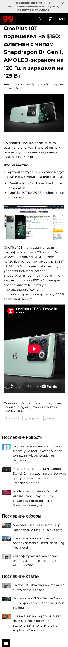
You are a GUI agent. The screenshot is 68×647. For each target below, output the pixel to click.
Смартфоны (34, 418)
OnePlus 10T (15, 418)
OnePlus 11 (28, 147)
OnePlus (52, 418)
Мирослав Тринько (30, 84)
